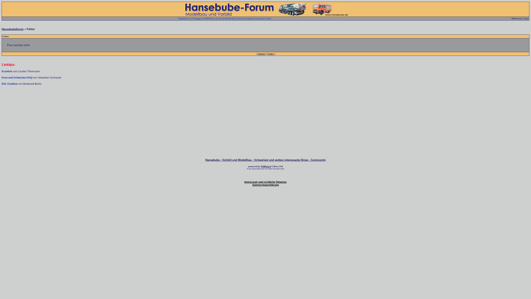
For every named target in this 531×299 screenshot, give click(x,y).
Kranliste (7, 71)
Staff (269, 18)
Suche (219, 18)
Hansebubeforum (13, 29)
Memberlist (230, 18)
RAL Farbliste (10, 83)
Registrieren (184, 18)
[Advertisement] (265, 98)
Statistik (249, 18)
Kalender (259, 18)
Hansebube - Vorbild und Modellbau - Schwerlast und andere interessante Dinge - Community (265, 160)
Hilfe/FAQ (209, 18)
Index (271, 54)
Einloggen (197, 18)
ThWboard (266, 166)
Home (240, 18)
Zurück (261, 54)
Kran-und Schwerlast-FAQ (17, 77)
